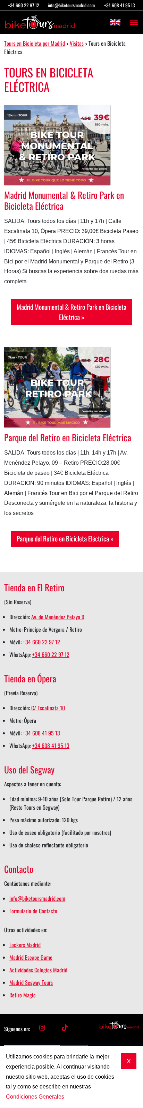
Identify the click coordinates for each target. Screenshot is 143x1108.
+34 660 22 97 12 (23, 5)
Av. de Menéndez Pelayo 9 (57, 617)
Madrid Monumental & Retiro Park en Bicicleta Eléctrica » (71, 312)
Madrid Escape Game (30, 957)
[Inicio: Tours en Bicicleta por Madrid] (40, 22)
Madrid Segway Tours (31, 982)
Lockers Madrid (25, 945)
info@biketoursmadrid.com (71, 5)
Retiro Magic (22, 995)
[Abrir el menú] (132, 22)
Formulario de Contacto (33, 911)
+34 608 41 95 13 (119, 5)
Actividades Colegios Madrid (38, 970)
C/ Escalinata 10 (48, 708)
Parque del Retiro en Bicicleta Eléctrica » (65, 538)
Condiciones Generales (35, 1097)
